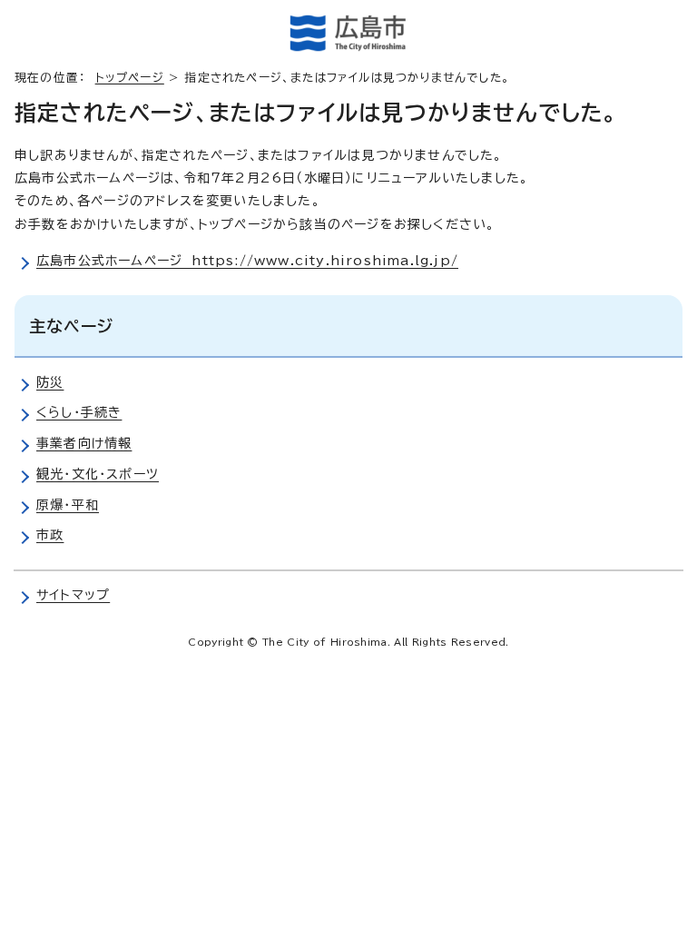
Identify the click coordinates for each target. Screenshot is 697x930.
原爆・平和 (67, 505)
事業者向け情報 (84, 443)
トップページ (129, 78)
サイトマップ (73, 595)
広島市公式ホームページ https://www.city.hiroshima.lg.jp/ (247, 260)
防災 (50, 382)
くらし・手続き (79, 412)
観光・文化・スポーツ (97, 474)
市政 (50, 535)
